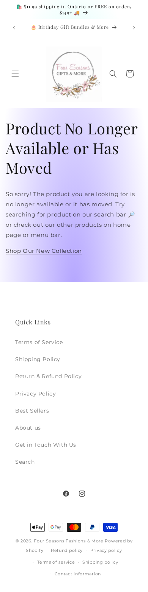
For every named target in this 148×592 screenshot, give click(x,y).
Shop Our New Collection (44, 250)
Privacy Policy (35, 393)
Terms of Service (39, 342)
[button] (15, 73)
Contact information (78, 573)
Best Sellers (32, 410)
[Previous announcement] (14, 27)
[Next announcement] (134, 27)
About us (28, 427)
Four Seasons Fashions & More (69, 541)
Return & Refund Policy (48, 376)
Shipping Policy (37, 359)
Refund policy (67, 550)
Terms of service (56, 562)
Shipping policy (100, 562)
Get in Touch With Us (45, 444)
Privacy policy (106, 550)
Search (25, 461)
